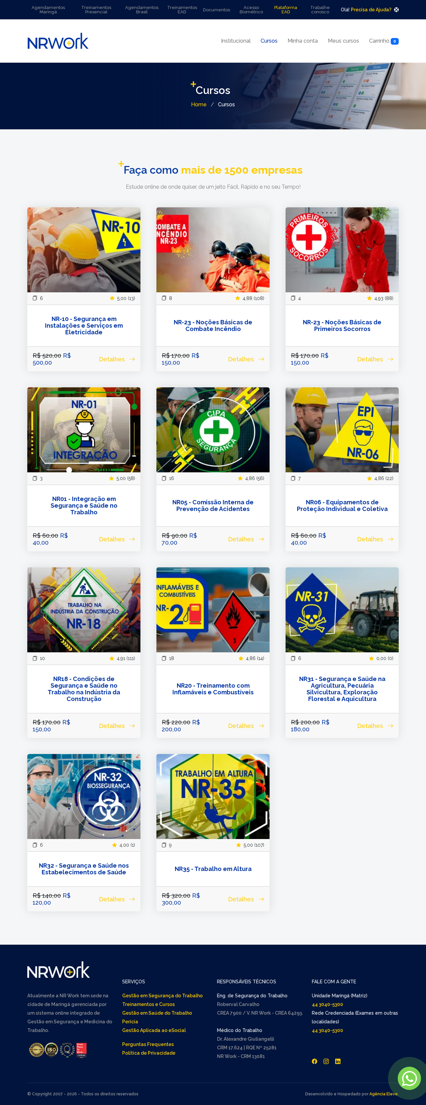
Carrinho (382, 41)
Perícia (130, 1021)
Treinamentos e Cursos (148, 1004)
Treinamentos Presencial (96, 9)
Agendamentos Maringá (48, 9)
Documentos (216, 9)
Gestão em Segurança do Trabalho (162, 995)
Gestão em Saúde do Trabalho (157, 1013)
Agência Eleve (383, 1094)
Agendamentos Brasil (141, 9)
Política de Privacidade (148, 1053)
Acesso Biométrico (251, 9)
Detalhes (112, 359)
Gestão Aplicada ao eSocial (154, 1030)
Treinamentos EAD (182, 9)
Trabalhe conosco (320, 9)
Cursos (269, 41)
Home (199, 104)
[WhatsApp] (409, 1078)
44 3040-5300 (327, 1004)
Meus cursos (343, 41)
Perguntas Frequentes (148, 1044)
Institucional (236, 41)
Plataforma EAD (285, 9)
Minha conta (303, 41)
